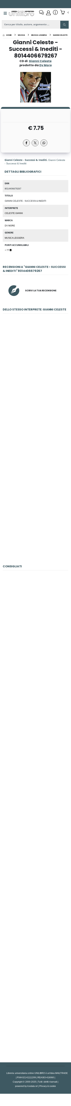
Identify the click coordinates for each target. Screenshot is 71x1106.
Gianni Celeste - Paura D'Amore (35, 362)
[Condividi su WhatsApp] (43, 142)
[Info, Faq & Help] (55, 12)
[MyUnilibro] (48, 12)
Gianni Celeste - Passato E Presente (35, 523)
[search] (64, 25)
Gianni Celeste (40, 61)
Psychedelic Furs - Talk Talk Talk (35, 619)
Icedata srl (32, 1086)
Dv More (10, 225)
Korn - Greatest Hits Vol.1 (36, 941)
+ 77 (7, 250)
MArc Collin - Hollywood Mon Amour (35, 860)
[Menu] (5, 13)
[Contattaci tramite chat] (41, 12)
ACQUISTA (37, 388)
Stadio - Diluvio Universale (35, 699)
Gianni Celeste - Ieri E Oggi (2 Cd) (35, 442)
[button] (64, 12)
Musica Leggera (14, 237)
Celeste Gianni (14, 213)
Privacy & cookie (47, 1086)
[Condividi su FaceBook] (26, 142)
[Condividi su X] (35, 142)
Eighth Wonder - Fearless (36, 780)
